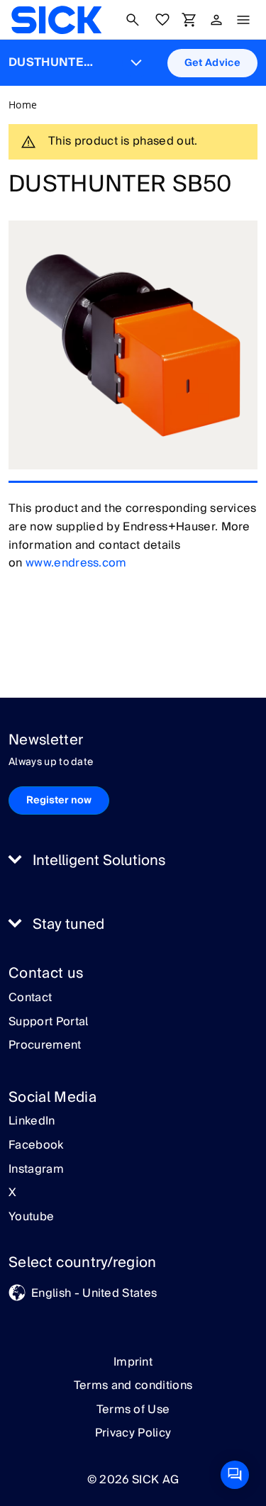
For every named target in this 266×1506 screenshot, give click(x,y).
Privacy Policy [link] (133, 1433)
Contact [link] (30, 998)
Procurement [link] (45, 1046)
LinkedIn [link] (32, 1121)
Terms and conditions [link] (133, 1385)
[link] (56, 20)
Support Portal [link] (48, 1022)
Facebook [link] (36, 1146)
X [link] (12, 1193)
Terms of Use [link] (133, 1409)
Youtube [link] (31, 1217)
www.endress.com (76, 563)
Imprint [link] (133, 1362)
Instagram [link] (36, 1170)
